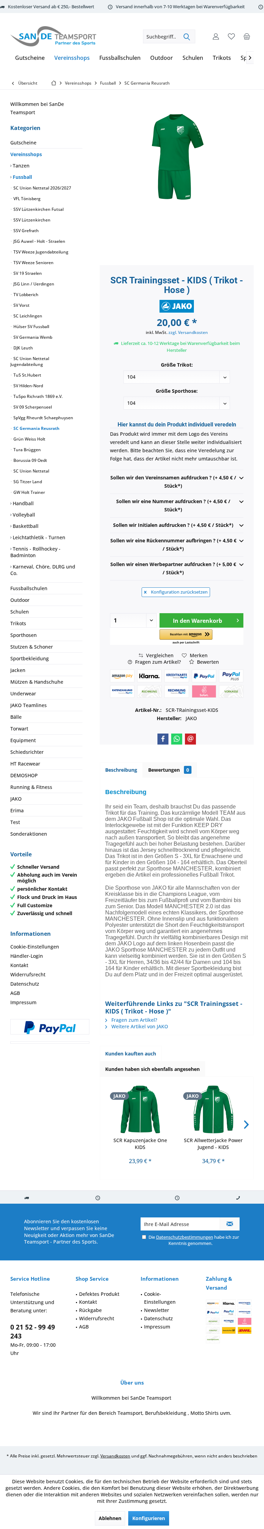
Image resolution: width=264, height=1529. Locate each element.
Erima (17, 810)
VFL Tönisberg (26, 199)
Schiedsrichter (27, 752)
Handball (22, 503)
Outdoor (20, 600)
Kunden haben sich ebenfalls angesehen (152, 1069)
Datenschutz (24, 983)
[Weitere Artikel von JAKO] (177, 306)
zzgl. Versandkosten (188, 332)
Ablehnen (110, 1518)
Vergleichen (159, 655)
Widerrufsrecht (27, 974)
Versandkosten (115, 1456)
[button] (186, 637)
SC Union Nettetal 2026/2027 (41, 188)
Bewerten (207, 662)
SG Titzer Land (27, 482)
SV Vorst (21, 305)
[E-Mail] (190, 739)
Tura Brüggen (26, 450)
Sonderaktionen (28, 834)
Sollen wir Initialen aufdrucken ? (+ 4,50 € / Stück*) (173, 525)
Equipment (23, 740)
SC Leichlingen (27, 316)
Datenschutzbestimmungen (184, 1237)
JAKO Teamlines (28, 705)
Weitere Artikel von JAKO (139, 1026)
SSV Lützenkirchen (31, 220)
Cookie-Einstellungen (34, 946)
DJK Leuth (22, 348)
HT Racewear (25, 763)
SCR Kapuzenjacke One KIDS (140, 1143)
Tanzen (20, 165)
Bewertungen (168, 770)
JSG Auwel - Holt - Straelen (38, 241)
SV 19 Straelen (27, 273)
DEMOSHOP (24, 775)
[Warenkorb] (247, 36)
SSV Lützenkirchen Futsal (38, 209)
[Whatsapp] (176, 739)
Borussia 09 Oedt (29, 460)
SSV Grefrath (25, 231)
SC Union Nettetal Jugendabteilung (29, 361)
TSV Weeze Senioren (33, 262)
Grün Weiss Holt (28, 439)
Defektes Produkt (99, 1294)
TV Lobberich (25, 294)
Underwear (23, 693)
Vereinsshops (26, 154)
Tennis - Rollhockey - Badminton (35, 552)
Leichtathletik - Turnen (38, 537)
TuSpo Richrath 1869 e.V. (37, 396)
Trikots (18, 623)
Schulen (19, 611)
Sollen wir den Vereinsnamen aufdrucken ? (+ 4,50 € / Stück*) (173, 481)
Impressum (23, 1002)
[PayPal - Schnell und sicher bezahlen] (50, 1027)
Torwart (19, 728)
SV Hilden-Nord (27, 386)
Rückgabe (90, 1310)
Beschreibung (121, 770)
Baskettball (24, 526)
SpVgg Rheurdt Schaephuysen (42, 418)
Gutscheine (23, 142)
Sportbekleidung (29, 658)
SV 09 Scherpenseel (32, 407)
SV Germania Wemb (32, 337)
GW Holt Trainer (28, 492)
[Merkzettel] (231, 36)
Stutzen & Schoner (31, 646)
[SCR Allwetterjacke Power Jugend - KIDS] (213, 1109)
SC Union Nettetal (30, 471)
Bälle (16, 717)
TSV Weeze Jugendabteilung (40, 252)
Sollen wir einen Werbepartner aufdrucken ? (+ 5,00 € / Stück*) (173, 568)
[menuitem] (247, 36)
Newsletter (156, 1310)
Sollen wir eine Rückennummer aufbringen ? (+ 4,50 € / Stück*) (173, 544)
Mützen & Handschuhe (36, 682)
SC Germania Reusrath (35, 428)
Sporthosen (23, 635)
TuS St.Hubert (26, 375)
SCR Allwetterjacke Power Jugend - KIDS (213, 1143)
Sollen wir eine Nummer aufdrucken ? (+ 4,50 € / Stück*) (173, 505)
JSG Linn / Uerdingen (33, 284)
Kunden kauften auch (130, 1053)
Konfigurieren (148, 1518)
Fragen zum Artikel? (157, 662)
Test (15, 822)
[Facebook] (162, 739)
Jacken (17, 670)
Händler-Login (26, 956)
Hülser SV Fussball (30, 326)
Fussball (21, 177)
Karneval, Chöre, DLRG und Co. (42, 569)
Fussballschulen (28, 588)
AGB (15, 993)
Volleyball (23, 514)
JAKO (16, 798)
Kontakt (19, 965)
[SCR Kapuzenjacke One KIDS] (140, 1109)
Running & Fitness (31, 787)
